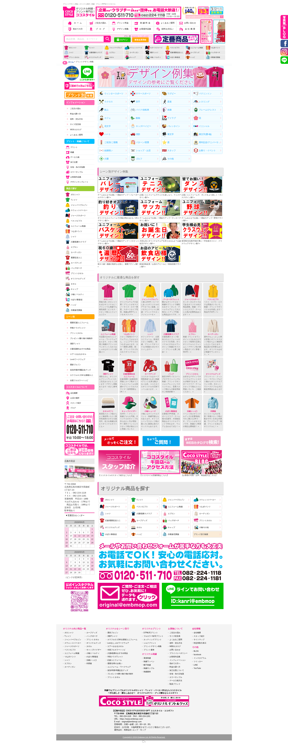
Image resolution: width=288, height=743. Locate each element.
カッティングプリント (153, 640)
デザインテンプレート (79, 182)
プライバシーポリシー (179, 653)
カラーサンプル (76, 172)
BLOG (196, 651)
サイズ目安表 (74, 124)
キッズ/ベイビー (143, 126)
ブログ (101, 29)
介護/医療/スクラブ (95, 52)
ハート (107, 134)
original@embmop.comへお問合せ (203, 16)
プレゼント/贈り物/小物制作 (80, 338)
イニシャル (204, 126)
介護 (106, 158)
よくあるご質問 (167, 23)
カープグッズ (194, 52)
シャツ (71, 52)
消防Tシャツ (154, 52)
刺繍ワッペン (149, 661)
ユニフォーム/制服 (196, 47)
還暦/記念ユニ (76, 258)
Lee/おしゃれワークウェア (118, 643)
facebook (197, 655)
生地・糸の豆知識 (77, 167)
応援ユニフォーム (114, 660)
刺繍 (72, 152)
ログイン (124, 40)
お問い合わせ (190, 23)
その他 (170, 158)
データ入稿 (74, 157)
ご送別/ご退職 (111, 142)
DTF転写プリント (151, 633)
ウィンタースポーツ (113, 93)
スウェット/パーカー (133, 50)
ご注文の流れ (100, 23)
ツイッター (198, 661)
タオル (111, 57)
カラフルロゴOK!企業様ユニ (80, 375)
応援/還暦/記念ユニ (176, 52)
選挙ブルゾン (74, 365)
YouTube (197, 668)
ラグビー (171, 93)
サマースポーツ (143, 93)
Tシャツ (91, 47)
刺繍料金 (145, 23)
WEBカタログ (74, 130)
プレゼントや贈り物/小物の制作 (120, 674)
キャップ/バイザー (93, 650)
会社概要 (190, 29)
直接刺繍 (147, 658)
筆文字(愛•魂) (205, 134)
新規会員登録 (140, 40)
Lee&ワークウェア (76, 359)
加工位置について (177, 670)
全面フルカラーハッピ (77, 380)
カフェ (107, 118)
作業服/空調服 (215, 57)
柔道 (169, 101)
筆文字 (170, 134)
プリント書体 (149, 650)
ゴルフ (139, 158)
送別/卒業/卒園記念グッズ (79, 370)
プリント (74, 147)
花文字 (107, 126)
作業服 (89, 663)
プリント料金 (123, 23)
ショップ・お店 (143, 150)
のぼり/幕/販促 (175, 57)
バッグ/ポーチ (215, 52)
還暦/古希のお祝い (114, 663)
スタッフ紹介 (75, 403)
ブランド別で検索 (201, 534)
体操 (169, 110)
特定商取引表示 (200, 643)
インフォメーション (178, 660)
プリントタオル (74, 57)
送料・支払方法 (75, 119)
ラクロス (108, 101)
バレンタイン (173, 126)
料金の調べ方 (74, 114)
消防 (138, 134)
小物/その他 (204, 527)
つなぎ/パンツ (215, 47)
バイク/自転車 (142, 110)
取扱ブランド (175, 684)
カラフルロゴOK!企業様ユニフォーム (122, 640)
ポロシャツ (72, 47)
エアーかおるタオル (76, 354)
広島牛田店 (69, 461)
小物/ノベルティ (155, 57)
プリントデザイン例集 (153, 646)
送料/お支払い (167, 29)
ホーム (78, 23)
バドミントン (205, 93)
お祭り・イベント (207, 150)
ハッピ (192, 57)
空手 (138, 101)
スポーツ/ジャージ (156, 47)
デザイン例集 (123, 29)
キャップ (133, 57)
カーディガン (134, 52)
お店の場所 (74, 398)
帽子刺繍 (147, 665)
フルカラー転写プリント (153, 636)
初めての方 (78, 29)
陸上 (106, 110)
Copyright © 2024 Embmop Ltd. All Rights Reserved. (144, 737)
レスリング (204, 101)
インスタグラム (200, 658)
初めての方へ (175, 663)
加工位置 (74, 162)
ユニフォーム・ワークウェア (119, 667)
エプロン (112, 52)
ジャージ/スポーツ (112, 507)
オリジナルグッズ (95, 57)
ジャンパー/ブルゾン (113, 50)
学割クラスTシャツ (76, 328)
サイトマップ (199, 640)
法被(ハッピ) (91, 660)
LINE (196, 665)
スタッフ (171, 150)
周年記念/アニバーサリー (211, 142)
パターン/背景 (142, 142)
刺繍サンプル (149, 668)
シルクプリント (150, 643)
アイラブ (171, 118)
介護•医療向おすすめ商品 (78, 349)
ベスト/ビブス (175, 47)
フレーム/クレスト (207, 110)
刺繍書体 (147, 672)
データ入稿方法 (176, 680)
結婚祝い (108, 150)
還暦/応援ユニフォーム (77, 323)
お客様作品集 (145, 29)
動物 (138, 118)
